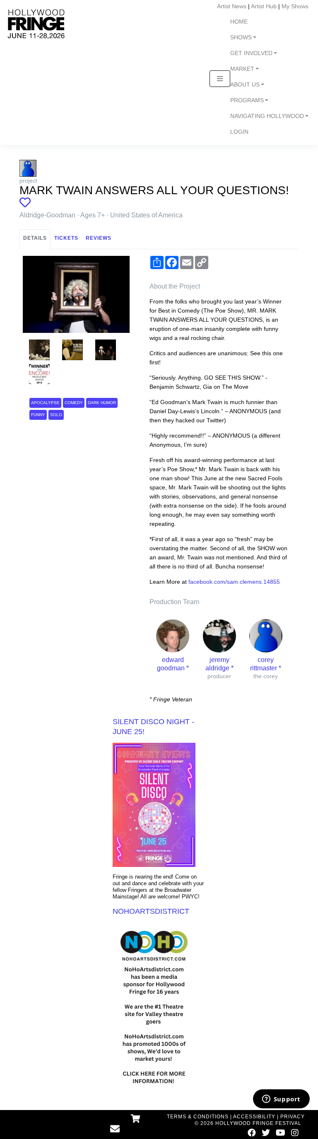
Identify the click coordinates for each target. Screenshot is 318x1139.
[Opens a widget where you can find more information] (281, 1099)
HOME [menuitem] (239, 22)
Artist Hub (264, 6)
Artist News (231, 6)
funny (38, 414)
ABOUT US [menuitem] (245, 85)
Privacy (292, 1117)
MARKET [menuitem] (242, 69)
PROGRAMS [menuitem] (247, 100)
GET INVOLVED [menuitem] (251, 53)
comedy (74, 402)
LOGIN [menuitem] (239, 132)
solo (56, 414)
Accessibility (254, 1117)
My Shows (295, 6)
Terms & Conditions (198, 1117)
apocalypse (45, 402)
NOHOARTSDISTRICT (151, 911)
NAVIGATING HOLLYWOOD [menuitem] (267, 116)
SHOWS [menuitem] (241, 37)
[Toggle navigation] (220, 78)
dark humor (102, 402)
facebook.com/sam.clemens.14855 (234, 581)
